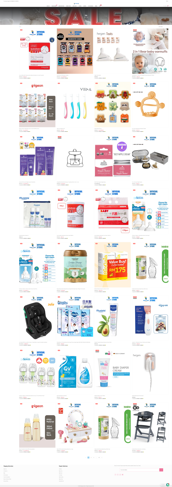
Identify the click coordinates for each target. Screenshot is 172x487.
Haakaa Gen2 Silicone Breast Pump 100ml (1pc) (102, 449)
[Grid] (19, 26)
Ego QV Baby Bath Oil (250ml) (62, 395)
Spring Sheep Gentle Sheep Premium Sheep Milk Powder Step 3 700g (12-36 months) (71, 288)
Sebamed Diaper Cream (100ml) (99, 395)
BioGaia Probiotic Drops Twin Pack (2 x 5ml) (101, 288)
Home (85, 17)
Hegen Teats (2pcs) (97, 75)
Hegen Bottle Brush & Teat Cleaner (137, 395)
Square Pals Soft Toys (97, 128)
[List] (20, 26)
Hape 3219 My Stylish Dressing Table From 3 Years (65, 449)
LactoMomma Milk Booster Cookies (62, 75)
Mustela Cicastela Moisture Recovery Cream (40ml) (102, 342)
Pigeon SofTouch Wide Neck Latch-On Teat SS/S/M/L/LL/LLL (29, 128)
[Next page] (102, 458)
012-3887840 (16, 1)
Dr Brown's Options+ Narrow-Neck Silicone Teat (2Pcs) (28, 288)
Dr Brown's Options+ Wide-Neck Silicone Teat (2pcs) (140, 235)
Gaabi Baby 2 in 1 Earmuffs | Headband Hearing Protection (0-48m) (143, 75)
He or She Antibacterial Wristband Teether (139, 128)
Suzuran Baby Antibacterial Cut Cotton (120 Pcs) (102, 235)
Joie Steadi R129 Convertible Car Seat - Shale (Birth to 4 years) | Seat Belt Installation (33, 342)
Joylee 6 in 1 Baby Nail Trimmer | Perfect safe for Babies (141, 342)
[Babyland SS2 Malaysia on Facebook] (166, 1)
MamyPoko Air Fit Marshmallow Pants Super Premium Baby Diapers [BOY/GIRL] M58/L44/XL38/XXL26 (73, 342)
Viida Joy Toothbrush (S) (61, 128)
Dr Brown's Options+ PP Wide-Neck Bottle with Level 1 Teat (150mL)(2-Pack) (31, 395)
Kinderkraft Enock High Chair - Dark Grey (138, 449)
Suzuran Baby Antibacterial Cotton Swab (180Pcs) (65, 235)
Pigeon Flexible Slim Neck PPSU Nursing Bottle (27, 449)
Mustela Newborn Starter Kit (23, 235)
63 (99, 457)
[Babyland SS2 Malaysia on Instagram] (167, 1)
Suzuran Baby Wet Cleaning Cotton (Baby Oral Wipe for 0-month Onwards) (31, 75)
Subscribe (161, 469)
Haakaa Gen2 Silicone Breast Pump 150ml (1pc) (140, 288)
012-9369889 (12, 1)
